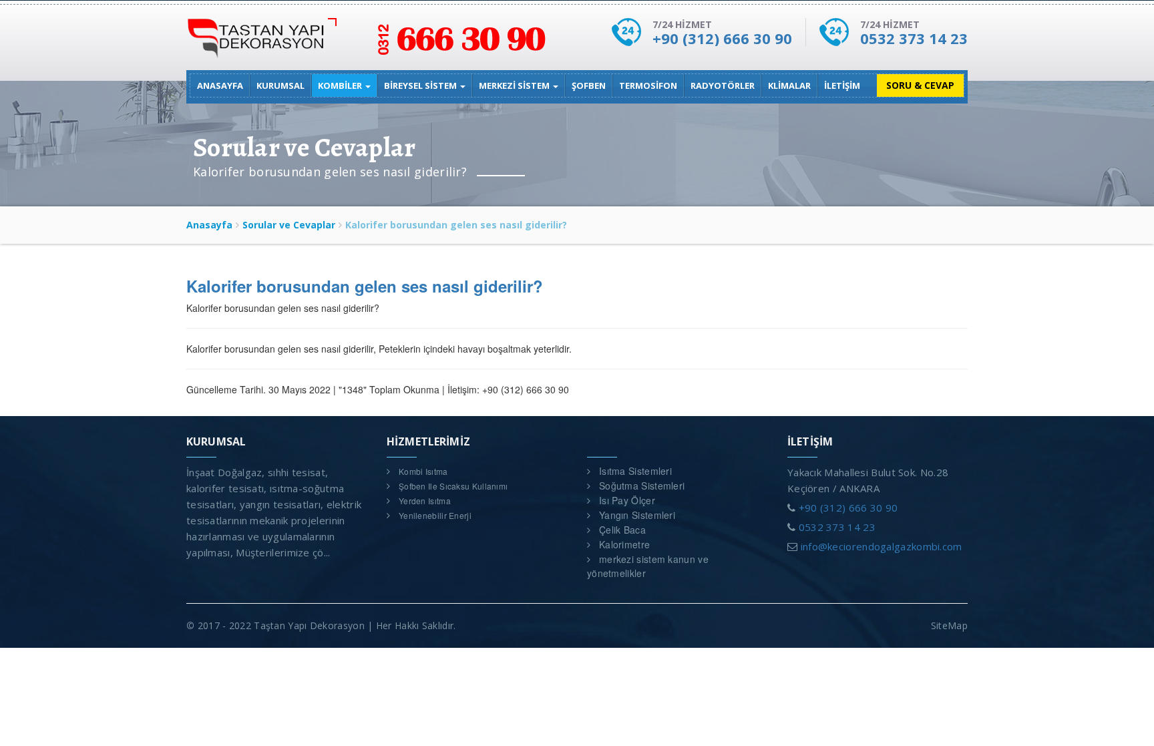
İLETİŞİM (842, 85)
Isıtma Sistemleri (635, 471)
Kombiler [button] (341, 85)
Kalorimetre (624, 544)
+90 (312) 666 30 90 (722, 38)
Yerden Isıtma (425, 500)
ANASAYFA (220, 85)
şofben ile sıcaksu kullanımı (453, 486)
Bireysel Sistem (421, 85)
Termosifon (648, 85)
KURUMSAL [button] (280, 85)
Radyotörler (723, 85)
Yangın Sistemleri (637, 515)
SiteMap (949, 625)
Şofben (589, 85)
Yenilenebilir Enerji (435, 515)
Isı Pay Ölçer (627, 500)
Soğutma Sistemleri (642, 485)
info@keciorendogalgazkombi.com (881, 546)
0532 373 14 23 (914, 38)
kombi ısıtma (423, 471)
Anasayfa (209, 224)
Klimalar (789, 85)
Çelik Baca (622, 529)
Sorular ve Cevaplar (288, 224)
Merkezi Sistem (515, 85)
